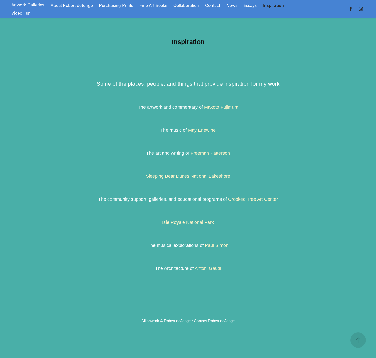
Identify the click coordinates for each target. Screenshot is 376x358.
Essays (250, 5)
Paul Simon (216, 245)
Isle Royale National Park (188, 222)
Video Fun (21, 13)
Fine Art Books (153, 5)
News (231, 5)
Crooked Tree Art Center (253, 199)
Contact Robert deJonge (214, 321)
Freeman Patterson (210, 153)
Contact (212, 5)
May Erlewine (202, 130)
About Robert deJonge (72, 5)
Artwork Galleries (28, 5)
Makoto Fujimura (221, 107)
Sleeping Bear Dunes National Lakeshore (188, 176)
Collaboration (186, 5)
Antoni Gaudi (208, 268)
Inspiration (273, 5)
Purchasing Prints (116, 5)
